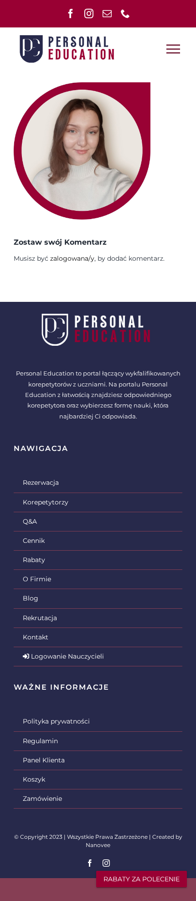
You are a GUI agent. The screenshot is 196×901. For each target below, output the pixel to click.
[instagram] (88, 13)
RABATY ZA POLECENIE (141, 879)
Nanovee (98, 845)
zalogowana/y (72, 258)
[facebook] (70, 13)
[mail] (107, 13)
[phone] (125, 13)
